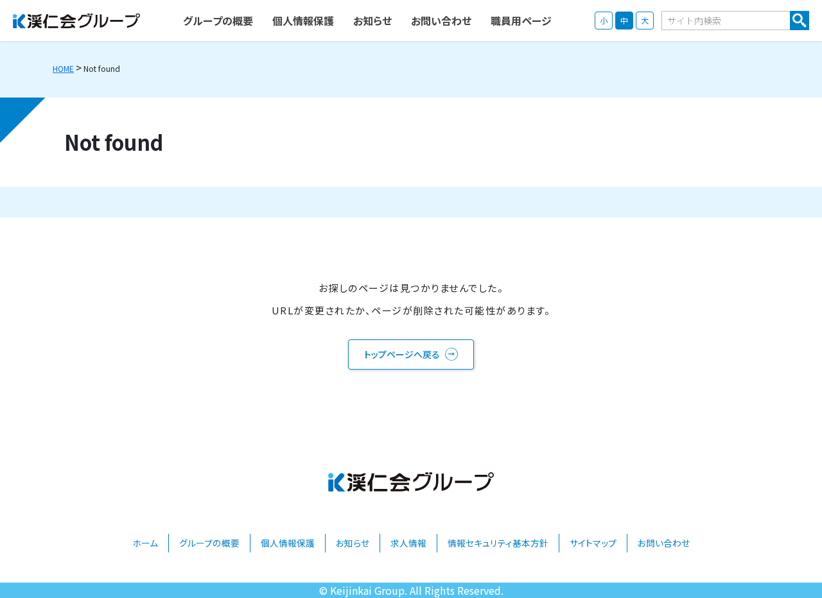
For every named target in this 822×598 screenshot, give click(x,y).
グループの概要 (209, 542)
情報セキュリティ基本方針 (498, 542)
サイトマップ (593, 542)
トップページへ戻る (402, 354)
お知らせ (352, 542)
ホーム (145, 542)
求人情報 (408, 542)
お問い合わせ (664, 542)
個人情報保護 (288, 542)
